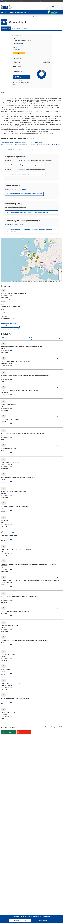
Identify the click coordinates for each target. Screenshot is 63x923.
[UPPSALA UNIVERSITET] (45, 242)
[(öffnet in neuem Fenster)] (6, 6)
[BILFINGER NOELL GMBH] (38, 257)
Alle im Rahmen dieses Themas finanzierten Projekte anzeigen (24, 193)
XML (9, 732)
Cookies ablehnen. (43, 920)
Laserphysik (38, 142)
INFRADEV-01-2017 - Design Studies (15, 189)
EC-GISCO (35, 281)
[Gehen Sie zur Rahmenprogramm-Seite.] (4, 22)
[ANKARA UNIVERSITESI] (58, 269)
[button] (52, 6)
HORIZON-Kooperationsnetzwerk (15, 329)
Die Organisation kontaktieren (14, 323)
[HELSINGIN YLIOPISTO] (51, 241)
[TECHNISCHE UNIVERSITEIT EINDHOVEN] (34, 255)
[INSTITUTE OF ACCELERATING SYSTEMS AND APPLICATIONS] (50, 271)
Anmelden (49, 6)
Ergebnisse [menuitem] (24, 28)
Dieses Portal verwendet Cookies (21, 916)
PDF (25, 732)
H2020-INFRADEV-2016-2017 (13, 224)
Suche (56, 6)
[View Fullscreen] (60, 270)
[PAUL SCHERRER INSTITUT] (36, 261)
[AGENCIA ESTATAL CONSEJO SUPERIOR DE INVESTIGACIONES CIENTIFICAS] (26, 269)
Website (9, 325)
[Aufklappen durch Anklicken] (57, 344)
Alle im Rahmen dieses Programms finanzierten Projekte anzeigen (25, 165)
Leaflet (12, 281)
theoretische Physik (35, 144)
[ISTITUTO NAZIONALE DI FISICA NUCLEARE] (40, 267)
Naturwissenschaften (7, 142)
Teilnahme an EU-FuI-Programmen (16, 327)
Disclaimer (59, 281)
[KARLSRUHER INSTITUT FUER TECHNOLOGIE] (37, 258)
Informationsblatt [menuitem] (6, 28)
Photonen (57, 144)
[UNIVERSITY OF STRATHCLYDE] (26, 248)
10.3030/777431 (17, 49)
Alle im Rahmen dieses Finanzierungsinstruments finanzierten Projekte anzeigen (29, 212)
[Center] (60, 276)
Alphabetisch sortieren (8, 338)
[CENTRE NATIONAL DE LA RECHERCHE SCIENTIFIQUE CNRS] (31, 258)
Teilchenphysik (47, 144)
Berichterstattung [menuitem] (16, 28)
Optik (31, 142)
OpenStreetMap (22, 281)
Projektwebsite (18, 43)
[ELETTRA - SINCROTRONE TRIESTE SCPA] (41, 262)
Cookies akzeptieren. (20, 920)
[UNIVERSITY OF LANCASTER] (29, 255)
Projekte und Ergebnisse (15, 16)
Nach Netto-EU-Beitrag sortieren (31, 338)
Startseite (3, 16)
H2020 (26, 16)
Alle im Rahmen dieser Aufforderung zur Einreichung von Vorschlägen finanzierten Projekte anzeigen (29, 230)
